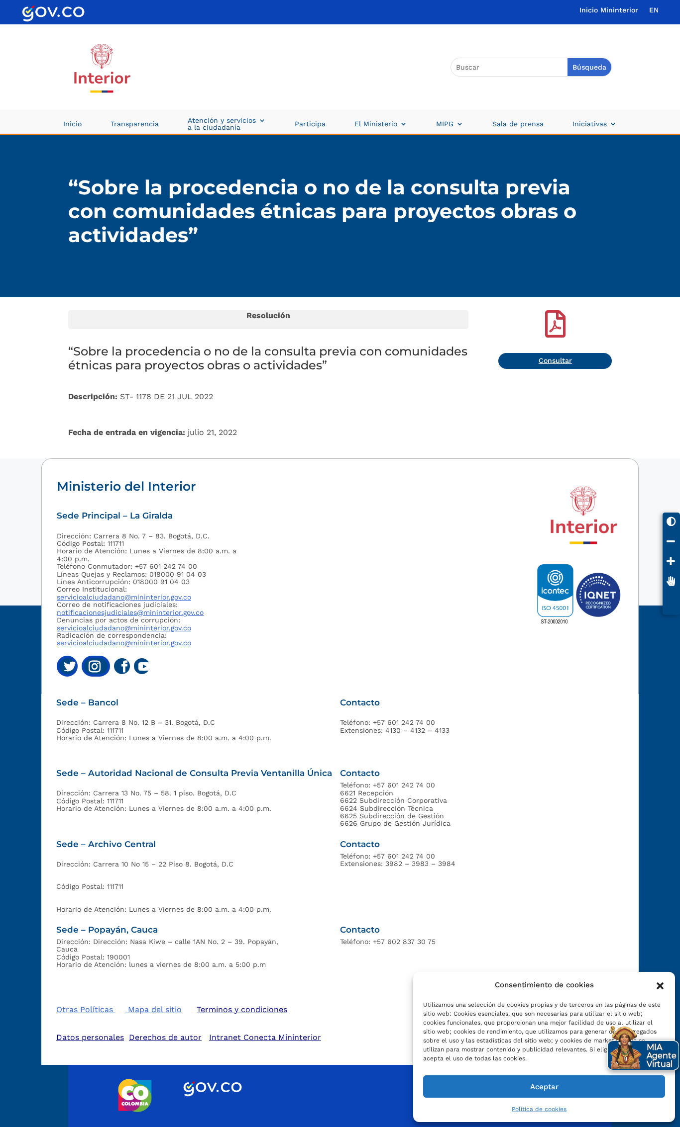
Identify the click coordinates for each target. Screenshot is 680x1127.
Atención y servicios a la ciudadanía (222, 124)
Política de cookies (539, 1109)
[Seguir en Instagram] (96, 666)
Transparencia (135, 124)
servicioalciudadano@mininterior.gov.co (124, 597)
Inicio (72, 124)
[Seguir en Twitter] (67, 666)
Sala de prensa (518, 124)
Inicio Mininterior (608, 10)
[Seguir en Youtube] (142, 666)
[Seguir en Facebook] (122, 666)
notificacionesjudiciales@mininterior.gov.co (130, 612)
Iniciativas (589, 124)
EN (654, 10)
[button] (660, 985)
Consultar (555, 360)
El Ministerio (375, 124)
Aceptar (544, 1086)
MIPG (444, 124)
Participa (310, 124)
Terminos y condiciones (242, 1009)
